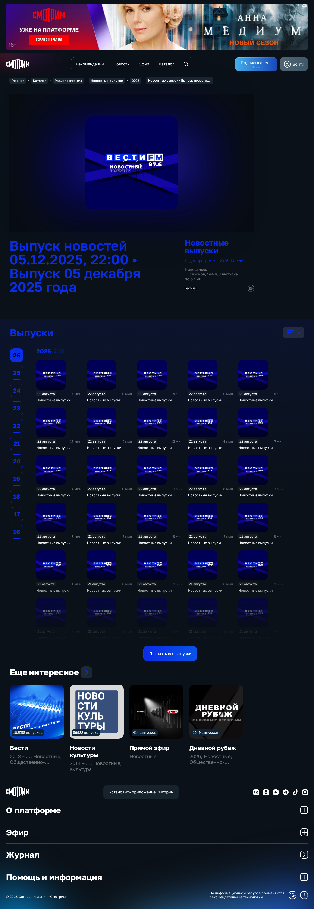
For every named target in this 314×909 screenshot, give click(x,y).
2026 (224, 260)
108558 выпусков (28, 732)
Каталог (39, 80)
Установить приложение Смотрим (141, 792)
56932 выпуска (85, 732)
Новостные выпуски (107, 80)
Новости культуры (84, 751)
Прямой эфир (149, 747)
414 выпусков (144, 732)
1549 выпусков (205, 732)
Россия (237, 260)
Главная (17, 80)
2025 (135, 80)
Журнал (22, 855)
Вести (19, 747)
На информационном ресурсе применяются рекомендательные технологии (247, 895)
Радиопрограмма (68, 80)
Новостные (195, 269)
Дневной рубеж (212, 747)
